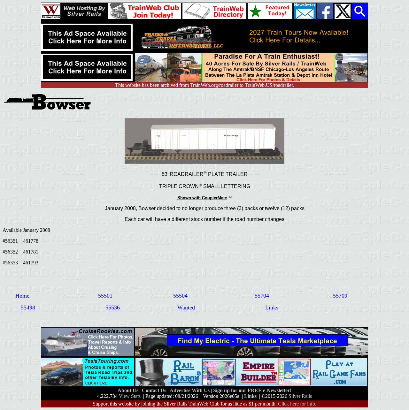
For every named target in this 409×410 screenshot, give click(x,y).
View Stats (130, 396)
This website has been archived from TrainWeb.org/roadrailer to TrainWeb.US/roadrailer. (204, 85)
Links (271, 307)
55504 (181, 295)
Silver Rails (300, 396)
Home (22, 295)
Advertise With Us (190, 390)
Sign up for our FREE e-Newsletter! (252, 390)
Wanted (186, 307)
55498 (28, 307)
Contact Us (154, 390)
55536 (112, 307)
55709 (340, 295)
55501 (105, 295)
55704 (262, 295)
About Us (129, 390)
